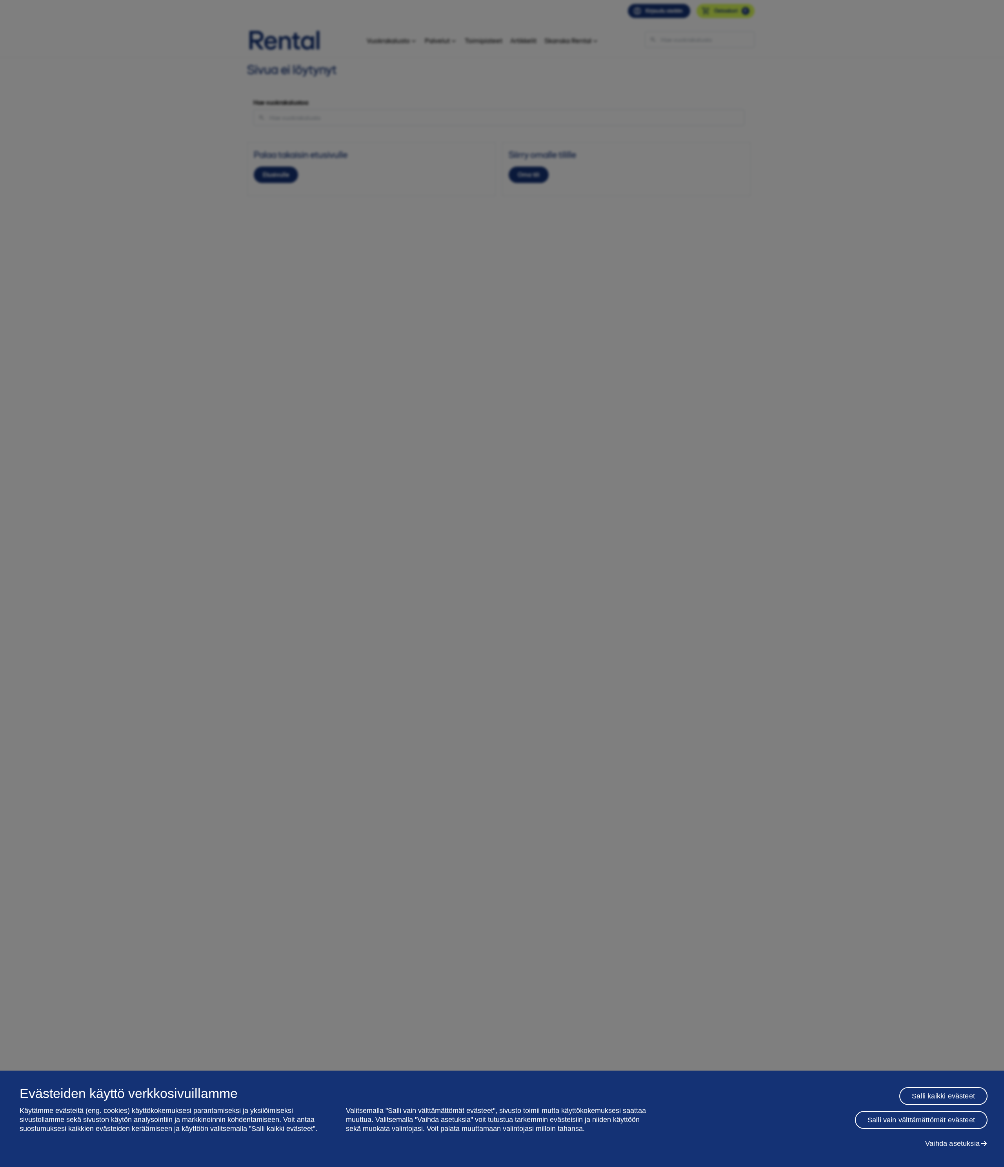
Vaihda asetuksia (952, 1143)
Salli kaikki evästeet (943, 1096)
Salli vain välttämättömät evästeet (921, 1120)
